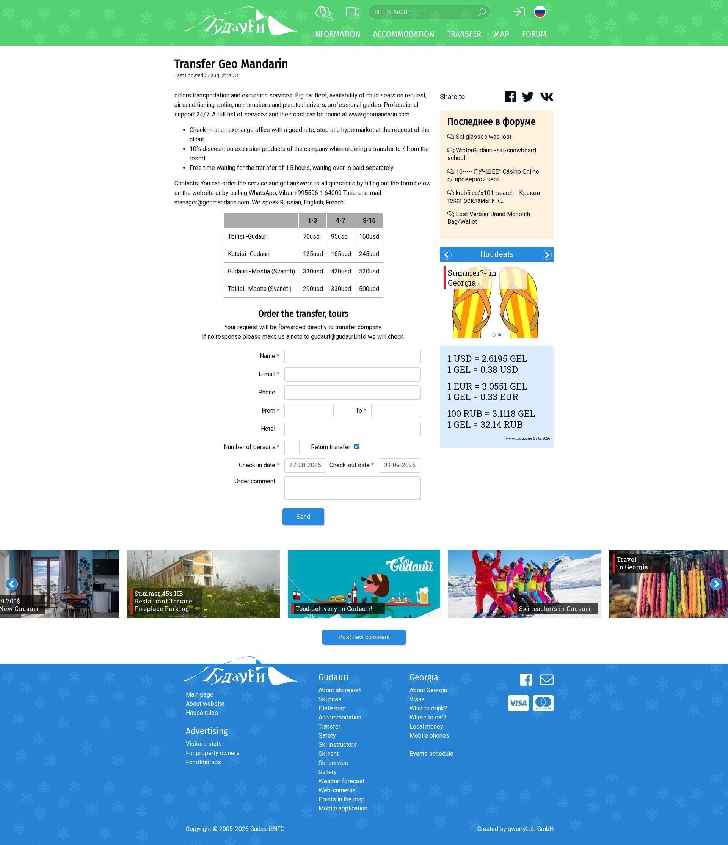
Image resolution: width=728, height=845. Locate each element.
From (270, 410)
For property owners (213, 753)
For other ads (203, 762)
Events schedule (431, 753)
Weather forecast (341, 781)
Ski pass (330, 699)
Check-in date (259, 465)
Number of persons (251, 447)
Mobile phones (429, 735)
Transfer (329, 726)
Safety (327, 735)
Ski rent (328, 753)
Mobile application (342, 808)
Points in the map (341, 799)
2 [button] (500, 335)
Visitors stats (204, 744)
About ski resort (339, 690)
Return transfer (330, 447)
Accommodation (339, 717)
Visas (417, 699)
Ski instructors (337, 744)
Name (269, 356)
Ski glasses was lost (482, 136)
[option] (497, 300)
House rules (202, 712)
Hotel (270, 428)
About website (205, 703)
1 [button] (494, 335)
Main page (199, 694)
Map (501, 34)
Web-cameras (337, 790)
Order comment (256, 481)
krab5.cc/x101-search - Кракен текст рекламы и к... (493, 196)
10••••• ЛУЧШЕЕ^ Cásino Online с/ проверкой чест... (493, 175)
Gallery (327, 772)
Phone (268, 392)
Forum (534, 34)
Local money (426, 726)
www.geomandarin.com (379, 114)
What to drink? (428, 708)
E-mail (269, 374)
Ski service (333, 762)
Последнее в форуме (491, 121)
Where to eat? (428, 717)
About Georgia (428, 690)
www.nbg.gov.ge (519, 438)
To (361, 410)
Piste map (332, 708)
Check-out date (351, 465)
